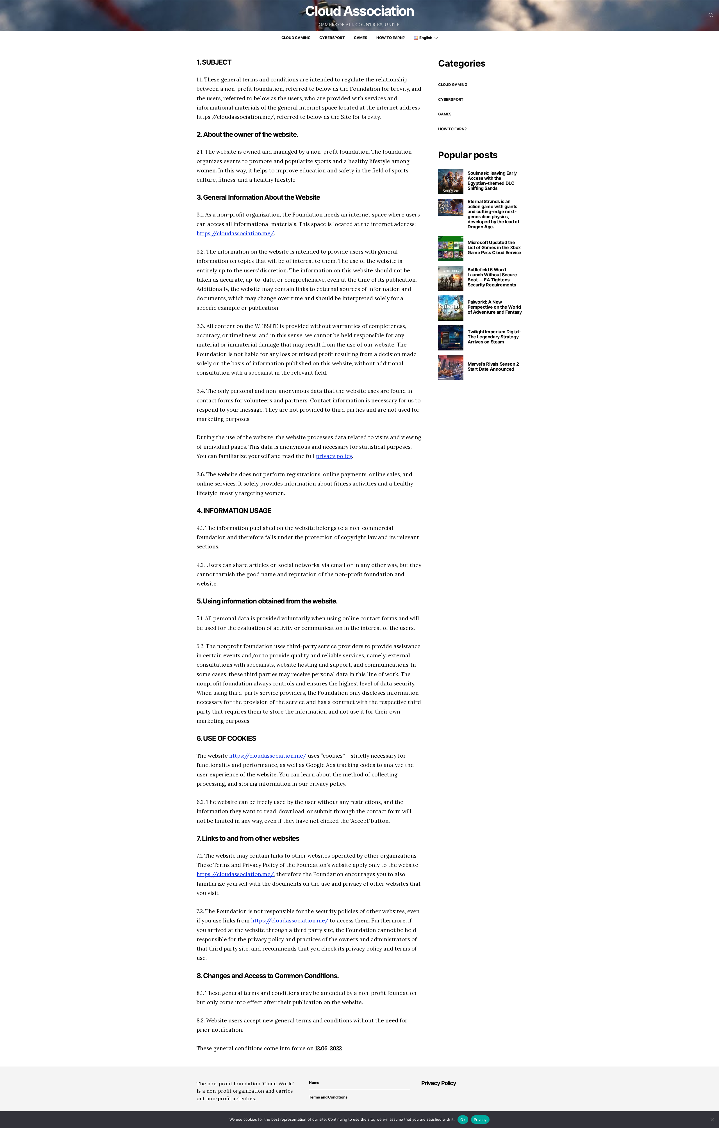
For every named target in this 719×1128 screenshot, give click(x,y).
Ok (462, 1119)
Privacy (480, 1119)
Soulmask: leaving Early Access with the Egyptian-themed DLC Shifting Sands (492, 180)
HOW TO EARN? (390, 37)
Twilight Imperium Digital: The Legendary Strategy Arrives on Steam (494, 337)
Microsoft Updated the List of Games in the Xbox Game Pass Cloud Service (494, 247)
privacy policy (334, 456)
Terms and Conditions (328, 1097)
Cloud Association (359, 11)
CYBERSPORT (332, 37)
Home (314, 1082)
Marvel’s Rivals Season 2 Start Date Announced (493, 366)
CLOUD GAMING (296, 37)
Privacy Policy (438, 1083)
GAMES (360, 37)
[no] (712, 1119)
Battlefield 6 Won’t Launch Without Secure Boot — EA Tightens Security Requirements (492, 277)
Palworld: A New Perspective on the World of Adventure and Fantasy (495, 307)
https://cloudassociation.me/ (235, 233)
